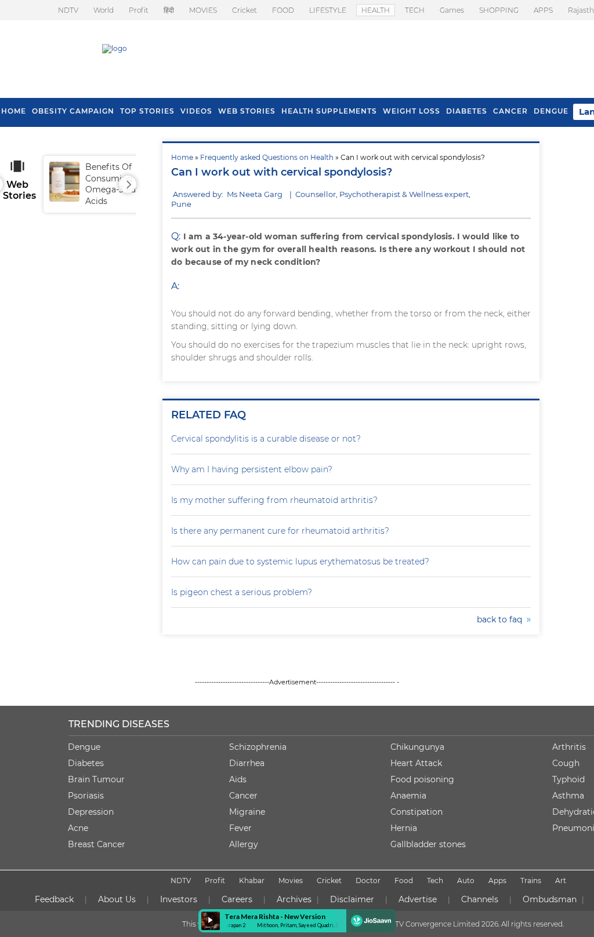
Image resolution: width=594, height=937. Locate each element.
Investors (178, 899)
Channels (479, 899)
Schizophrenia (258, 747)
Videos (196, 111)
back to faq (502, 619)
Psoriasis (86, 795)
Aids (238, 779)
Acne (78, 828)
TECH (415, 10)
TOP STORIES (147, 111)
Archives (294, 899)
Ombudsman (550, 899)
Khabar (252, 880)
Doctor (368, 880)
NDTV (68, 10)
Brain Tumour (96, 779)
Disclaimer (352, 899)
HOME (13, 111)
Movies (290, 880)
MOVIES (203, 10)
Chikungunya (417, 747)
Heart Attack (416, 763)
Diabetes (86, 763)
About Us (117, 899)
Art (560, 880)
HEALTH (375, 10)
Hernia (403, 828)
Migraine (247, 812)
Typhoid (568, 779)
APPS (543, 10)
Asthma (568, 795)
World (103, 10)
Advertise (418, 899)
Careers (237, 899)
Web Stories (247, 111)
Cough (565, 763)
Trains (530, 880)
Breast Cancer (96, 844)
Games (452, 10)
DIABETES (466, 111)
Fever (240, 828)
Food (403, 880)
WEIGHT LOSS (411, 111)
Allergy (243, 844)
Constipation (416, 812)
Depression (91, 812)
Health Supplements (329, 111)
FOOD (283, 10)
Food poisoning (422, 779)
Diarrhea (247, 763)
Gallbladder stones (428, 844)
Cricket (244, 10)
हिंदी (169, 10)
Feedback (54, 899)
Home (182, 157)
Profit (138, 10)
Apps (497, 880)
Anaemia (408, 795)
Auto (466, 880)
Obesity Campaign (73, 111)
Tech (435, 880)
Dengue (551, 111)
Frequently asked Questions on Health (267, 157)
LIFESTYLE (327, 10)
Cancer (510, 111)
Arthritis (569, 747)
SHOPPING (499, 10)
